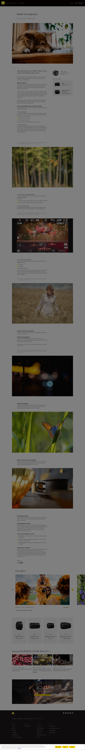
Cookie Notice (19, 748)
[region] (42, 747)
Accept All (72, 746)
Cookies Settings (58, 746)
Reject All (65, 746)
